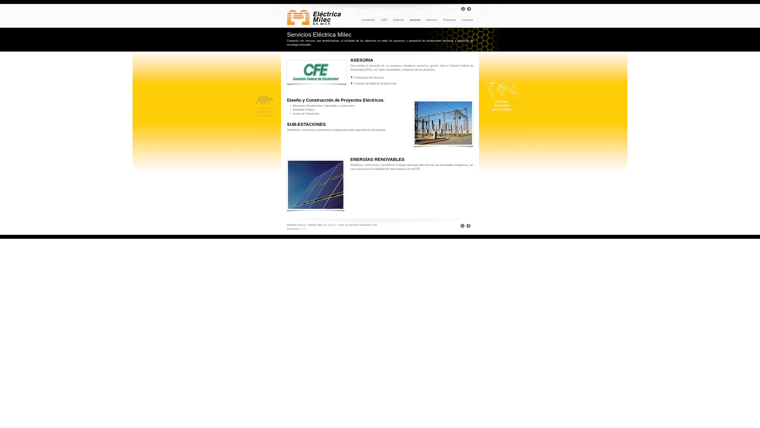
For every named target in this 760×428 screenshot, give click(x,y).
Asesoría (430, 19)
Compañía (367, 19)
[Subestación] (443, 123)
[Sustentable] (315, 185)
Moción (302, 229)
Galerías (397, 19)
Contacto (466, 19)
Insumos (413, 19)
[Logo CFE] (316, 72)
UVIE (382, 19)
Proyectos (448, 19)
